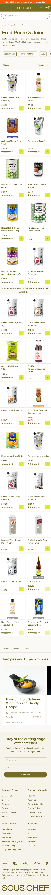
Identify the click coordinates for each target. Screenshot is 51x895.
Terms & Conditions (36, 804)
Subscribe (25, 774)
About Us (32, 800)
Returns (5, 804)
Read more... (11, 45)
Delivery (5, 800)
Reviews (31, 796)
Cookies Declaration (36, 817)
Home (4, 25)
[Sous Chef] (25, 8)
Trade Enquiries (9, 812)
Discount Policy (34, 812)
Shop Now (41, 2)
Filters (6, 65)
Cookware (6, 833)
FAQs (4, 817)
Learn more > (25, 291)
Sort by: (41, 65)
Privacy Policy (34, 808)
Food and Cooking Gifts (12, 842)
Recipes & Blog (9, 846)
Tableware (6, 837)
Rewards (6, 808)
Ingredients (14, 25)
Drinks (24, 25)
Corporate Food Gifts (11, 850)
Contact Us (7, 796)
